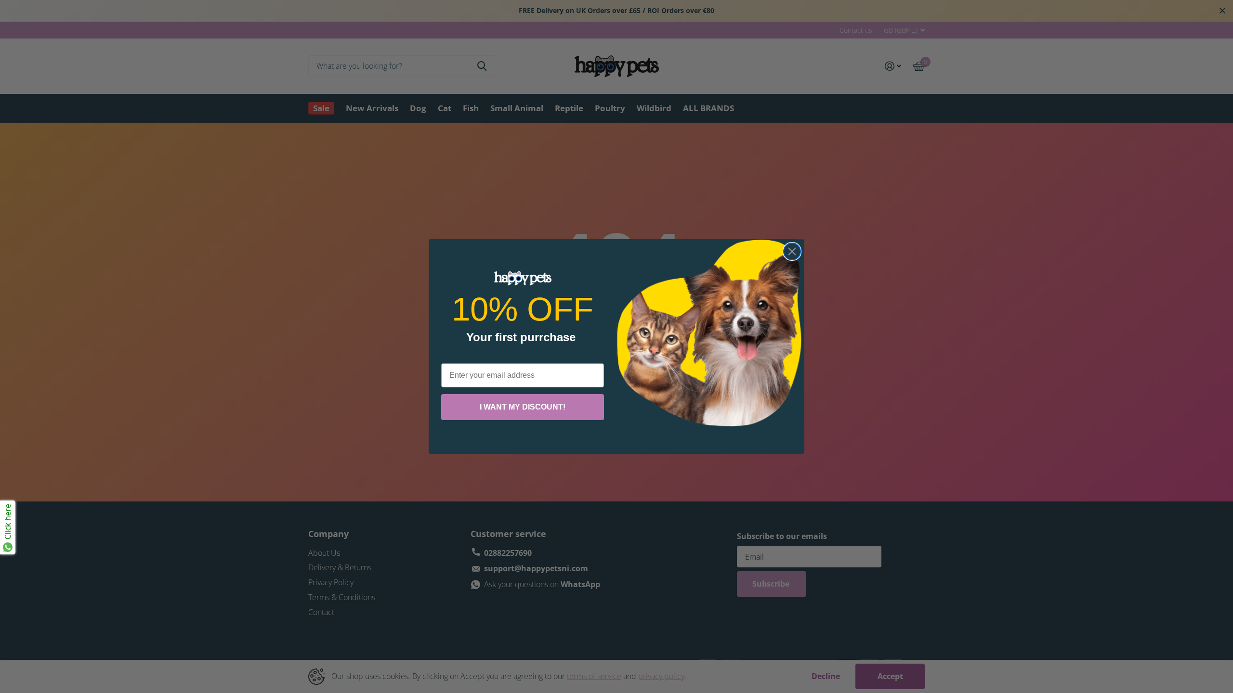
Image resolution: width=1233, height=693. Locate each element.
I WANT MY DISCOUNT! (522, 407)
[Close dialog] (792, 251)
